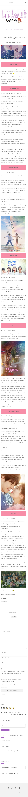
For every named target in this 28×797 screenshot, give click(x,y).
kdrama (14, 616)
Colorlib (13, 792)
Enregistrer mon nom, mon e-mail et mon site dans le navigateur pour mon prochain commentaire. (13, 673)
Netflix (21, 77)
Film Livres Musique (11, 29)
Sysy (19, 42)
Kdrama (21, 69)
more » (16, 708)
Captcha (3, 694)
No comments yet (13, 612)
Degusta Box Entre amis (18, 714)
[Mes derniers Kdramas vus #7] (13, 52)
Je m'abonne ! (5, 729)
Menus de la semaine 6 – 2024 (11, 712)
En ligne (5, 740)
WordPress (23, 792)
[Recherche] (26, 3)
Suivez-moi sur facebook (9, 773)
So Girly (20, 29)
